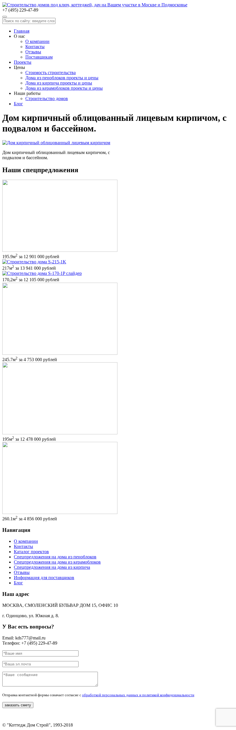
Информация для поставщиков (44, 577)
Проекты (22, 62)
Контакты (35, 46)
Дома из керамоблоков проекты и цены (64, 88)
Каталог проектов (31, 551)
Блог (18, 103)
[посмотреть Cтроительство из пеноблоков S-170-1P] (42, 273)
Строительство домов (46, 98)
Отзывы (33, 51)
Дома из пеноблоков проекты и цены (61, 77)
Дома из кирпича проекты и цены (58, 82)
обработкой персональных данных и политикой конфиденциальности (138, 695)
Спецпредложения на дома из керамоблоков (57, 562)
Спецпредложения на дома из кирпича (52, 567)
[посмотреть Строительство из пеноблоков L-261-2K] (59, 512)
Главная (21, 31)
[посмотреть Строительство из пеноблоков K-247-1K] (59, 353)
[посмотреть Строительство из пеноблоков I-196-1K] (59, 250)
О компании (37, 41)
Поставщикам (39, 57)
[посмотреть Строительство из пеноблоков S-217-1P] (34, 261)
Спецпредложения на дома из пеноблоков (55, 556)
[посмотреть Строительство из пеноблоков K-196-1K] (59, 432)
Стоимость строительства (50, 72)
